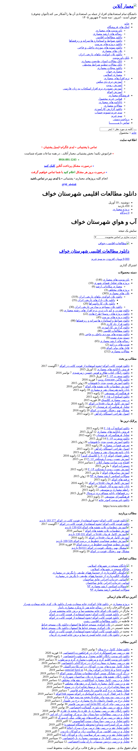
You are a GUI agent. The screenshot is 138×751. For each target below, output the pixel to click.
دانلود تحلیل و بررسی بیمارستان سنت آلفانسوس (100, 721)
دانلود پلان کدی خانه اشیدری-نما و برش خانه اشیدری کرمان (84, 634)
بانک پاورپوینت (121, 57)
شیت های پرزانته (119, 344)
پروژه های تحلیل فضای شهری (111, 283)
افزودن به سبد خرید (103, 258)
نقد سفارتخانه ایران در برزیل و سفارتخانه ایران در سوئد (96, 686)
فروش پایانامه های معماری (113, 369)
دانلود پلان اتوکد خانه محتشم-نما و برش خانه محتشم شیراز (83, 610)
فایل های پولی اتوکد (117, 347)
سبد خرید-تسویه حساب (108, 112)
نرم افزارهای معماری (116, 78)
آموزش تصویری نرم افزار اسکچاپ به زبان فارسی (92, 88)
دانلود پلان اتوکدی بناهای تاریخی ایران (100, 54)
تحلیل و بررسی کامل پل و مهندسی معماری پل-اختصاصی (95, 738)
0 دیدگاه (124, 212)
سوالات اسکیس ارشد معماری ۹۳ (109, 476)
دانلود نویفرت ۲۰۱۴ (118, 376)
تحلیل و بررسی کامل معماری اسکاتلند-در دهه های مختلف (95, 680)
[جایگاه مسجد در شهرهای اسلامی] (108, 565)
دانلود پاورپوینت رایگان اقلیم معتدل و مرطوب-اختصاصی (96, 656)
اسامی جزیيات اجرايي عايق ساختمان (107, 582)
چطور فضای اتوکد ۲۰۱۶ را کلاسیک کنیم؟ (105, 455)
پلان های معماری (112, 50)
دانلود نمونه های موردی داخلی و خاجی (99, 47)
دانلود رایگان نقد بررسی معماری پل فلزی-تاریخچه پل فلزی (94, 710)
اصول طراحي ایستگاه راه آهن (111, 413)
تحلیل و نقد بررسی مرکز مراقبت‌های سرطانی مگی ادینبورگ (93, 717)
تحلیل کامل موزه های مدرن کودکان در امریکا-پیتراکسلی (96, 666)
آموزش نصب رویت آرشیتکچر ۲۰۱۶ (108, 459)
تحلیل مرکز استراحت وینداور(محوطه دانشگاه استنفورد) (96, 724)
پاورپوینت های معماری (109, 30)
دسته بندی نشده (119, 337)
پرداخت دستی (121, 119)
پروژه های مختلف (118, 289)
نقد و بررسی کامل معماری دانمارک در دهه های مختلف (97, 683)
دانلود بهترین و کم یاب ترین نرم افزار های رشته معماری (96, 310)
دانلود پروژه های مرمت (108, 44)
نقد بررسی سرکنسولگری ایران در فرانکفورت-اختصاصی (96, 652)
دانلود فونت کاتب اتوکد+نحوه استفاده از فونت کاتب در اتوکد (94, 365)
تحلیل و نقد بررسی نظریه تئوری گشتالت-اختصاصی (99, 707)
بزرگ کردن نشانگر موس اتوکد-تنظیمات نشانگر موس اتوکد (94, 673)
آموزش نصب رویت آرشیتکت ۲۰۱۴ (108, 469)
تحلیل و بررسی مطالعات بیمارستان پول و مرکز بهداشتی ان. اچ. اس (89, 714)
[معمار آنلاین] (125, 6)
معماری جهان (114, 71)
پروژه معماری (121, 604)
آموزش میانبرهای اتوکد (115, 472)
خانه (126, 23)
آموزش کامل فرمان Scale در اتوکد (109, 403)
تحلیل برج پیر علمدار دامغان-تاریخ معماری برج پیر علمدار (96, 700)
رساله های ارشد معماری (107, 33)
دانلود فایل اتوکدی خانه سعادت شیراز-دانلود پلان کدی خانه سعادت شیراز (66, 604)
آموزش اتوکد (114, 91)
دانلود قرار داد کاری (117, 324)
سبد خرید (116, 115)
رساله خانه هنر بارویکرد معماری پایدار (80, 607)
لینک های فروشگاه (118, 27)
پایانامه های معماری (110, 102)
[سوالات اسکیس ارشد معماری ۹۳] (108, 586)
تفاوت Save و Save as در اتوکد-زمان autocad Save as (97, 669)
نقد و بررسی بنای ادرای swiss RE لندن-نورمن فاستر (98, 704)
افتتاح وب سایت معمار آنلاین (112, 462)
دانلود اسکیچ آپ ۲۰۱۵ (116, 396)
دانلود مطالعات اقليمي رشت (100, 621)
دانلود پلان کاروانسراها (102, 303)
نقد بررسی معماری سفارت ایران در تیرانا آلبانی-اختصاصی (95, 663)
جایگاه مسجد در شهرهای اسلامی (109, 569)
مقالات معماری (113, 105)
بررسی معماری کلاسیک (115, 400)
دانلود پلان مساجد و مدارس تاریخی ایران (98, 306)
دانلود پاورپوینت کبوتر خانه (114, 500)
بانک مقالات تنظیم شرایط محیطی (102, 64)
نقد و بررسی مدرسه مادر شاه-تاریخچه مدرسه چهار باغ (97, 697)
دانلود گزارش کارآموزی (108, 109)
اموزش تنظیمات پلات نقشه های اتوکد (107, 386)
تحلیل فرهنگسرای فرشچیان (112, 406)
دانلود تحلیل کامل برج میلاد (113, 649)
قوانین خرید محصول (110, 98)
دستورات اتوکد (120, 465)
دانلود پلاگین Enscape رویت (113, 379)
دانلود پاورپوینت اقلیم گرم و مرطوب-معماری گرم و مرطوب (93, 659)
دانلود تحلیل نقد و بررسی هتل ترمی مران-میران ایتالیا (98, 727)
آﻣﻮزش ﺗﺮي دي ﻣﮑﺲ (109, 81)
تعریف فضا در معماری (116, 445)
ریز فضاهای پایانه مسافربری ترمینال (107, 493)
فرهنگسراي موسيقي (116, 393)
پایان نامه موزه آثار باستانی (113, 486)
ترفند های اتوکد (120, 479)
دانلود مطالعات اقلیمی (109, 37)
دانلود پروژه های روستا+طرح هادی (109, 313)
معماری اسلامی (112, 74)
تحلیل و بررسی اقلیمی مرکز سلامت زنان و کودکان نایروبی (94, 731)
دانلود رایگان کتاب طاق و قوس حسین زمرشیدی (100, 372)
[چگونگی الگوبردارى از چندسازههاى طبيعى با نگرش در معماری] (90, 572)
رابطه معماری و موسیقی (114, 489)
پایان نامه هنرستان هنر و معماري (110, 389)
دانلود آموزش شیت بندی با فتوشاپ (108, 382)
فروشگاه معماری (119, 95)
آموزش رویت (114, 85)
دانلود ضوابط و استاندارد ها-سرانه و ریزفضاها (95, 40)
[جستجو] (135, 129)
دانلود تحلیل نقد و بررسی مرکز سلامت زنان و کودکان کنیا (95, 734)
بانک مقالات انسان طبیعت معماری (101, 61)
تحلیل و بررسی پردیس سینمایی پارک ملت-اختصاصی (98, 741)
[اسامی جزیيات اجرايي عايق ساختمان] (106, 579)
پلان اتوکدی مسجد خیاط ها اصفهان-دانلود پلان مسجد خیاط (75, 624)
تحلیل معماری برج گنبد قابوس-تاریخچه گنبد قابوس (99, 690)
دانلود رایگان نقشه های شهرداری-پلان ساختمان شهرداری (95, 676)
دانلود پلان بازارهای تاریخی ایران (96, 300)
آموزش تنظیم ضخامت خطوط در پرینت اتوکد (102, 544)
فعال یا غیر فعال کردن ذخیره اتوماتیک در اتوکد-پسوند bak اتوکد (92, 693)
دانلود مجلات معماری (109, 68)
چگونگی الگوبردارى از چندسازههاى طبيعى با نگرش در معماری (92, 576)
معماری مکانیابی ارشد (109, 286)
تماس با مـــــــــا (119, 122)
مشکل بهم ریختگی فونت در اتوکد (109, 410)
